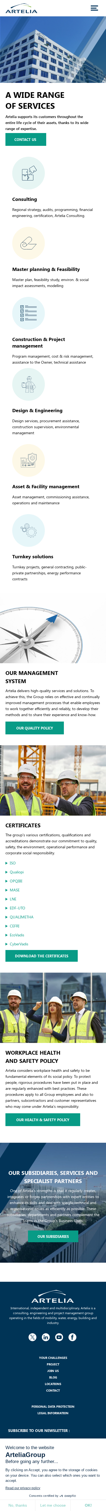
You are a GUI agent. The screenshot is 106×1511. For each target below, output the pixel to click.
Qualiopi (17, 871)
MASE (15, 889)
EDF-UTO (17, 907)
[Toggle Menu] (94, 8)
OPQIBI (16, 880)
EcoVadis (17, 934)
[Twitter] (32, 1336)
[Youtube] (59, 1336)
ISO (13, 862)
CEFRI (14, 925)
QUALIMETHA (21, 916)
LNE (13, 898)
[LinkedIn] (45, 1336)
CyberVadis (19, 943)
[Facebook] (72, 1336)
